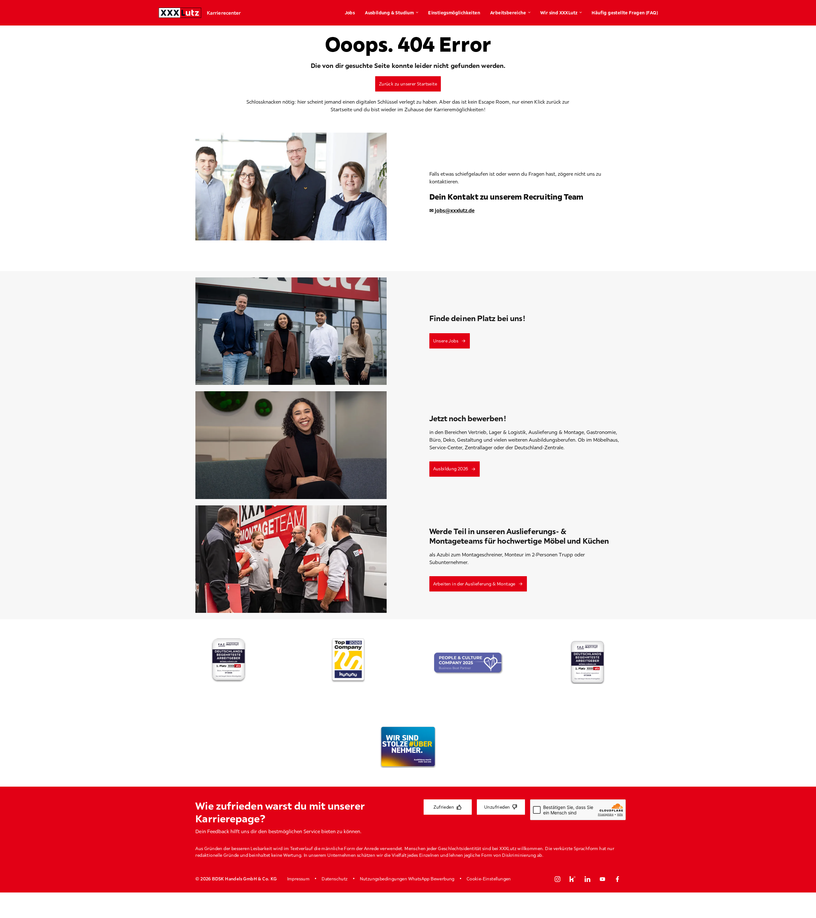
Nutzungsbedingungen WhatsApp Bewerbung (407, 879)
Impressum (298, 879)
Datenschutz (334, 879)
